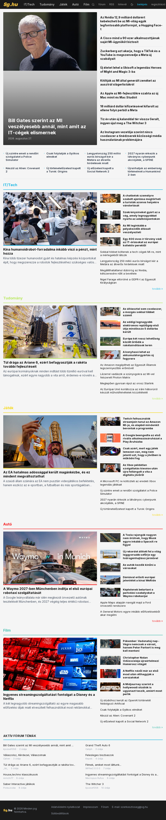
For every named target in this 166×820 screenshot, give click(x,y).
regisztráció (158, 4)
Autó (75, 4)
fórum (101, 4)
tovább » (157, 288)
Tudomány (46, 4)
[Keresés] (93, 4)
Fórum (105, 806)
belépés (142, 4)
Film (86, 4)
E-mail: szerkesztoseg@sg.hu (130, 806)
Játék (63, 4)
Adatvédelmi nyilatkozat (65, 806)
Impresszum (90, 806)
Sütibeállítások (60, 813)
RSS (111, 4)
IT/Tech (29, 4)
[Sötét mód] (132, 4)
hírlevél (122, 4)
